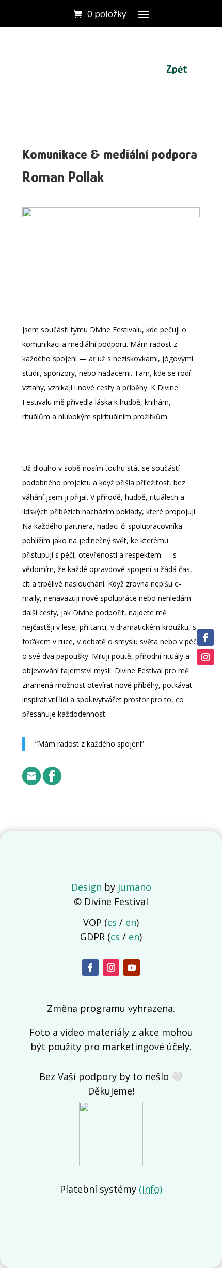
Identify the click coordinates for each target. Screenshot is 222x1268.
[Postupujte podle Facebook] (90, 967)
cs (112, 922)
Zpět (176, 68)
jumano (134, 887)
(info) (150, 1189)
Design (86, 887)
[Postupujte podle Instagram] (111, 967)
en (130, 922)
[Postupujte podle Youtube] (131, 967)
